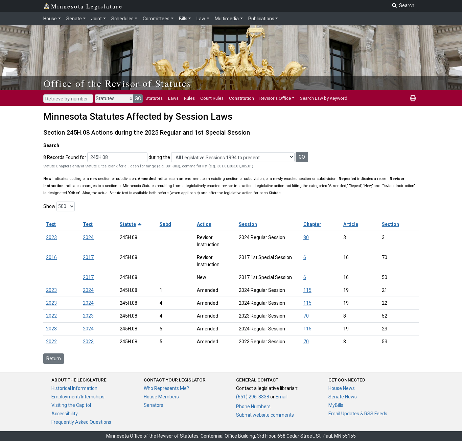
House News (341, 388)
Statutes (154, 98)
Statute (128, 224)
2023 (51, 237)
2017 (88, 257)
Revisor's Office (275, 98)
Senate (74, 18)
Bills (183, 18)
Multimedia (227, 18)
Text (51, 224)
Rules (189, 98)
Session (248, 224)
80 (306, 237)
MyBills (335, 405)
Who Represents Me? (166, 388)
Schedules (122, 18)
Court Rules (212, 98)
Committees (156, 18)
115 (307, 290)
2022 (51, 316)
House (50, 18)
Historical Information (74, 388)
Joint (96, 18)
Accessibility (64, 413)
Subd (165, 224)
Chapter (312, 224)
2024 (88, 237)
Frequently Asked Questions (81, 422)
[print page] (413, 98)
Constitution (241, 98)
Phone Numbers (253, 406)
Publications (261, 18)
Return (53, 358)
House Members (161, 396)
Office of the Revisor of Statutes (117, 83)
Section (390, 224)
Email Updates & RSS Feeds (357, 413)
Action (204, 224)
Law (201, 18)
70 (306, 316)
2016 (51, 257)
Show (49, 206)
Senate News (342, 396)
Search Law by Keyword (323, 98)
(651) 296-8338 (252, 396)
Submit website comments (265, 415)
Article (350, 224)
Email (281, 396)
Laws (173, 98)
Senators (153, 405)
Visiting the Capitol (71, 405)
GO (138, 98)
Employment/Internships (78, 396)
